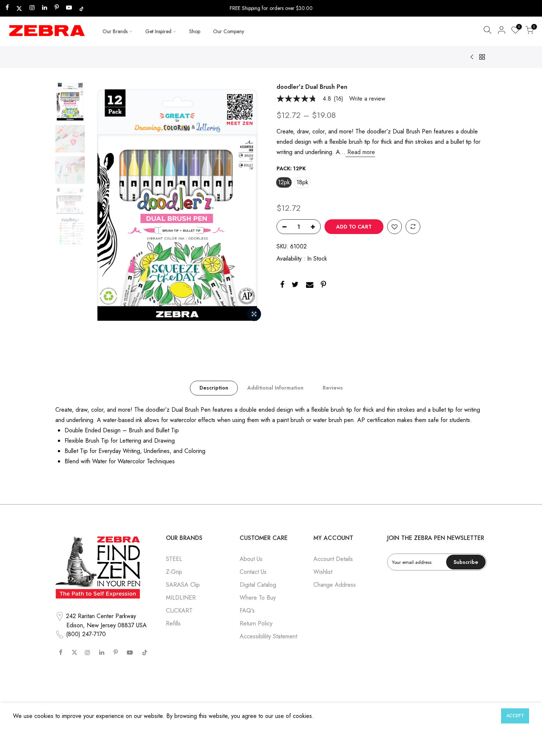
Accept (515, 715)
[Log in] (501, 31)
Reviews (333, 387)
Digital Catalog (258, 584)
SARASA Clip (183, 584)
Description (213, 387)
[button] (487, 31)
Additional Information (275, 387)
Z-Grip (174, 572)
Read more (360, 152)
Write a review (367, 99)
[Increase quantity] (314, 227)
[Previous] (101, 204)
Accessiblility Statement (268, 636)
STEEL (174, 559)
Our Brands (115, 31)
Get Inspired (158, 31)
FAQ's (247, 610)
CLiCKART (179, 610)
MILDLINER (181, 597)
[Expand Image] (254, 314)
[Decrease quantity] (282, 227)
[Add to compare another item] (413, 227)
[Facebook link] (282, 285)
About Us (251, 559)
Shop (194, 31)
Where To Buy (258, 597)
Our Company (228, 31)
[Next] (252, 204)
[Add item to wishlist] (395, 227)
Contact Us (253, 572)
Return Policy (256, 623)
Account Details (333, 559)
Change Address (334, 584)
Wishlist (322, 572)
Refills (173, 623)
